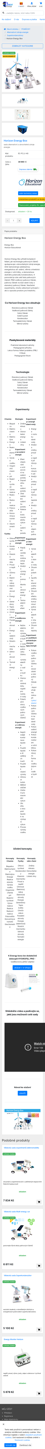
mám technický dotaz (28, 193)
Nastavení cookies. (22, 1440)
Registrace (8, 1416)
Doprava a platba (29, 19)
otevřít (22, 1093)
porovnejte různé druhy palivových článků (18, 1245)
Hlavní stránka (12, 29)
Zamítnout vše (25, 1445)
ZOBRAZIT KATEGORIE (22, 46)
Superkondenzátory (15, 35)
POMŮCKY (26, 29)
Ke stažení (6, 19)
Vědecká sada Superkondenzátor (18, 1275)
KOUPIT (34, 220)
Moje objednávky (11, 1419)
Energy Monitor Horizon (13, 1339)
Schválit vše (10, 1445)
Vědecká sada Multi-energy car (17, 1211)
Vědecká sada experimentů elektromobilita (21, 1148)
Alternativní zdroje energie (17, 32)
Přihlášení (8, 1413)
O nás (16, 19)
